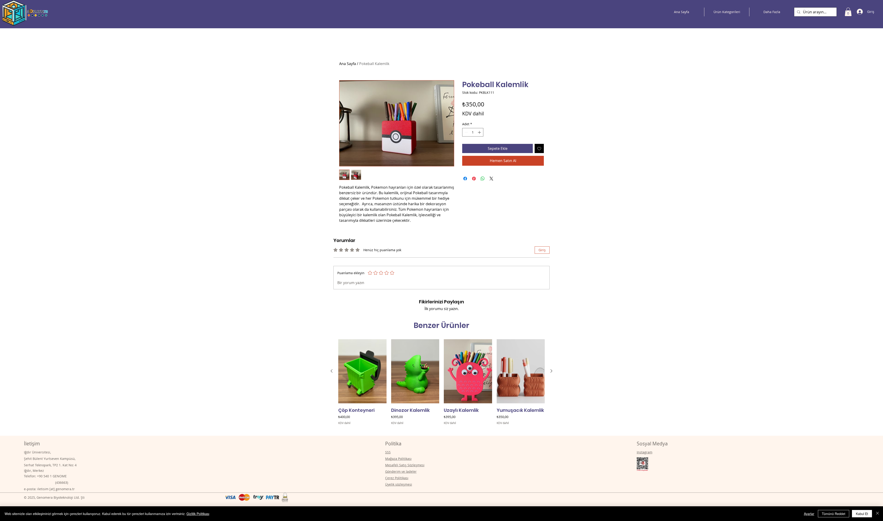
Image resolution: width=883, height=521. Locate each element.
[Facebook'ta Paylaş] (465, 178)
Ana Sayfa (347, 63)
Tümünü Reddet (833, 513)
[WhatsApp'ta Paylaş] (482, 178)
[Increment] (480, 132)
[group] (441, 385)
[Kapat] (877, 513)
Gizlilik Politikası (197, 513)
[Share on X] (491, 178)
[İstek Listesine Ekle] (539, 148)
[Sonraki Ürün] (551, 371)
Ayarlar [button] (809, 513)
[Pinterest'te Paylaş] (474, 178)
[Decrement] (466, 132)
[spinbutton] (473, 132)
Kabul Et (862, 513)
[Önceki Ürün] (331, 371)
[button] (848, 12)
